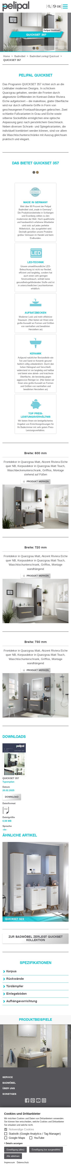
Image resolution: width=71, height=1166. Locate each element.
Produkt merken (37, 481)
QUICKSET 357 (12, 60)
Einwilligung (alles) (15, 1149)
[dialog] (35, 1136)
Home (6, 56)
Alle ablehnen (13, 1156)
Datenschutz (23, 1162)
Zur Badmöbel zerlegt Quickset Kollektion (36, 938)
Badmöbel (19, 56)
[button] (5, 1133)
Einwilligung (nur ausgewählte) (46, 1149)
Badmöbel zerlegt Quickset (44, 56)
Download (11, 796)
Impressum (9, 1162)
